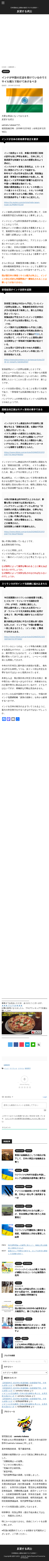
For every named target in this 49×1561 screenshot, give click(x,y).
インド (6, 1068)
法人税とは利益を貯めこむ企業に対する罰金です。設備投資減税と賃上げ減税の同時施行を (30, 1292)
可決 (37, 334)
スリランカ (13, 1068)
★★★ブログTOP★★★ (12, 1005)
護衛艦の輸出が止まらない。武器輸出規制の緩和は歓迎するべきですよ (30, 1328)
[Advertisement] (24, 39)
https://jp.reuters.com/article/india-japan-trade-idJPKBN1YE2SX (22, 203)
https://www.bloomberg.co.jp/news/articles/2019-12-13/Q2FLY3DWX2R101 (24, 361)
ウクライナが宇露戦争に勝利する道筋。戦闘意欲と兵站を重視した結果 (30, 1233)
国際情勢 (7, 1065)
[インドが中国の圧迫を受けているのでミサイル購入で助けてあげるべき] (27, 1044)
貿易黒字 (28, 1068)
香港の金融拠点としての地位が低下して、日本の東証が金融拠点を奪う (30, 1158)
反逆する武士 (24, 11)
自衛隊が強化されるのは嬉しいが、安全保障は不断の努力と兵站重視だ (30, 1213)
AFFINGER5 (24, 1558)
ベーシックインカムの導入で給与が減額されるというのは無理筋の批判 (30, 1272)
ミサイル (21, 1068)
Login (44, 1097)
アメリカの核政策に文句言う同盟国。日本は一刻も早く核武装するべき (30, 1194)
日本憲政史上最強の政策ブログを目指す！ (24, 1553)
